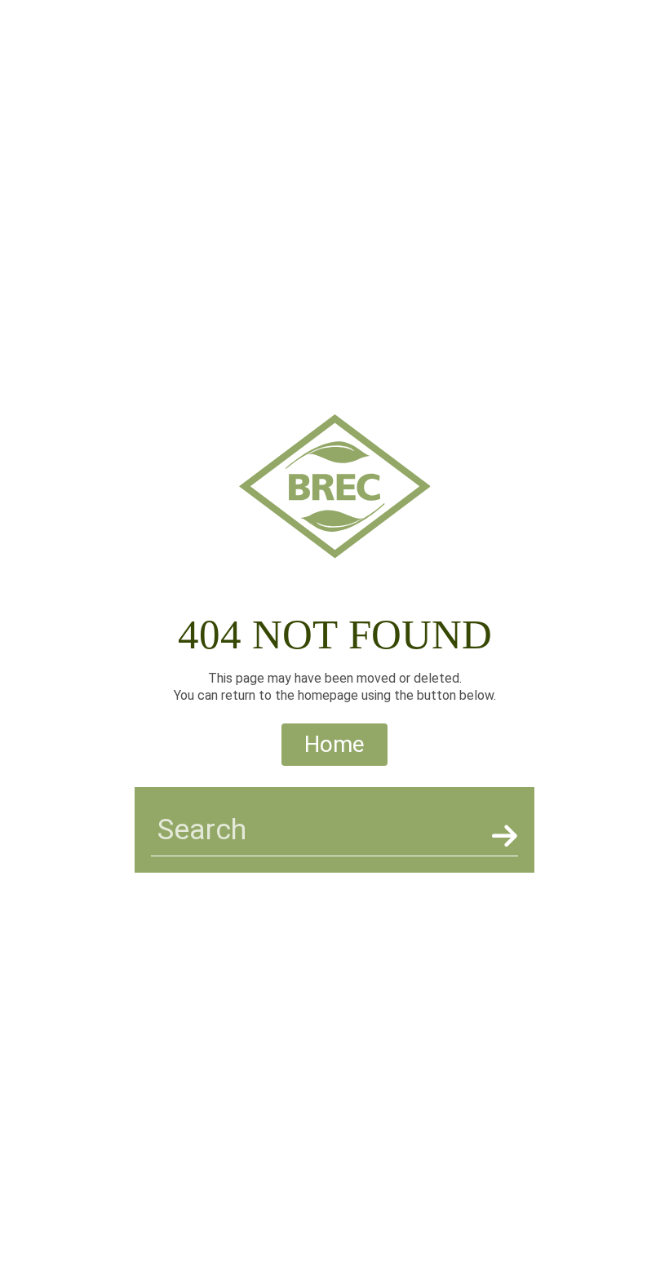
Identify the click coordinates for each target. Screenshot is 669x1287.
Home (334, 744)
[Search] (501, 836)
